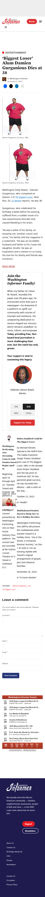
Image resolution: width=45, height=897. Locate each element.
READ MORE (8, 266)
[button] (22, 351)
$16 (16, 406)
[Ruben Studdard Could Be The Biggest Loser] (9, 439)
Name (5, 641)
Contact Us (10, 847)
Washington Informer (19, 79)
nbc (29, 586)
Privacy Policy (11, 885)
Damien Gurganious (19, 586)
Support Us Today (22, 422)
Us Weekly (16, 200)
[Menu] (40, 21)
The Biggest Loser (24, 197)
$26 (29, 406)
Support (28, 824)
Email (5, 652)
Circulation (10, 880)
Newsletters (30, 831)
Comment (6, 615)
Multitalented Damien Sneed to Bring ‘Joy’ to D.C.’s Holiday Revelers (28, 513)
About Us (10, 843)
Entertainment (15, 52)
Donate (32, 21)
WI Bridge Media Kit (14, 852)
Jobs (8, 856)
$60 (16, 413)
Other (29, 413)
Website (5, 663)
